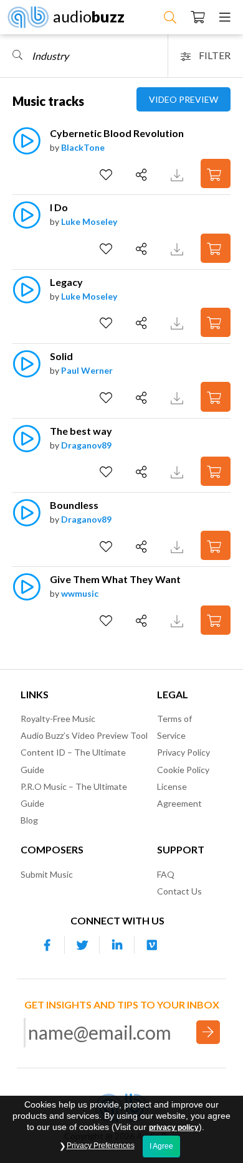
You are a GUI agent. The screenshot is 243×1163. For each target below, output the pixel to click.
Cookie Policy (183, 769)
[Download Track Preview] (178, 173)
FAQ (165, 874)
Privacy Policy (183, 752)
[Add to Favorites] (107, 175)
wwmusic (79, 593)
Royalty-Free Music (58, 718)
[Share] (143, 175)
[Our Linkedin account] (117, 945)
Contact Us (179, 891)
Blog (29, 820)
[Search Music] (170, 16)
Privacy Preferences (101, 1145)
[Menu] (225, 16)
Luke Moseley (89, 221)
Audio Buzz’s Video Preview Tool (84, 735)
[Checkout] (197, 16)
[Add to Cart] (216, 173)
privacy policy (174, 1127)
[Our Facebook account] (47, 945)
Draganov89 (86, 445)
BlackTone (83, 147)
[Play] (26, 147)
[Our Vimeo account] (152, 945)
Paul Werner (87, 370)
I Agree (161, 1146)
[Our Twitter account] (82, 945)
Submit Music (47, 874)
